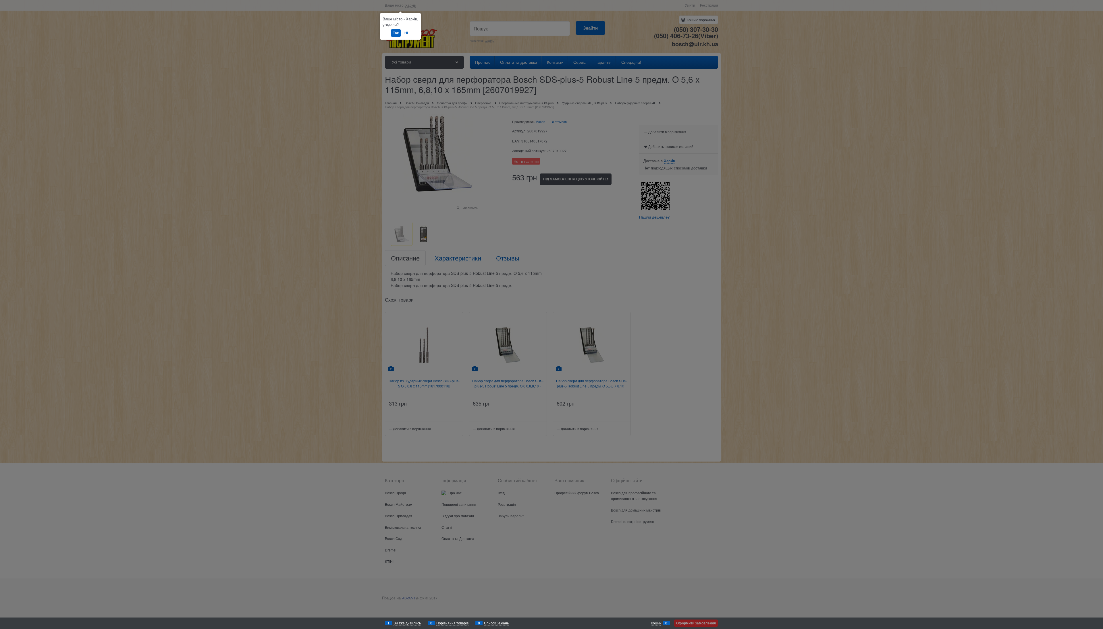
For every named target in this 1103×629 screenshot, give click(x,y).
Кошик (656, 622)
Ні (406, 32)
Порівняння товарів (452, 622)
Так (396, 32)
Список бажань (496, 622)
